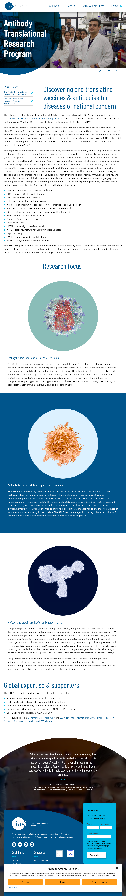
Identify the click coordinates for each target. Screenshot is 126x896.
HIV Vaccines (17, 863)
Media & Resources (93, 6)
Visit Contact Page (41, 860)
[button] (117, 868)
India (88, 71)
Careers (15, 860)
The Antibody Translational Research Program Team (15, 93)
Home (81, 71)
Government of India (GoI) (41, 717)
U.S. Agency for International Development (81, 717)
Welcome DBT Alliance (40, 721)
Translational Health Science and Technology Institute (35, 118)
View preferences (100, 882)
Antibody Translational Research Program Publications (13, 100)
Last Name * (105, 824)
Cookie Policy (12, 888)
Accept (25, 882)
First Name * (92, 824)
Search (115, 6)
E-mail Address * (93, 833)
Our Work (54, 6)
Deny (62, 882)
